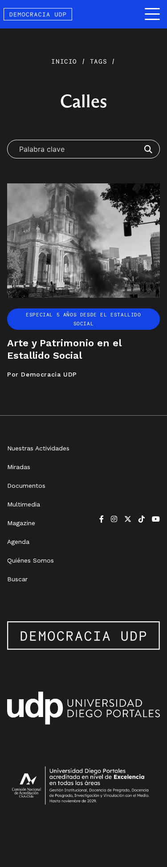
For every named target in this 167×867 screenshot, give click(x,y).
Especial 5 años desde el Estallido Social (83, 319)
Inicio (66, 61)
